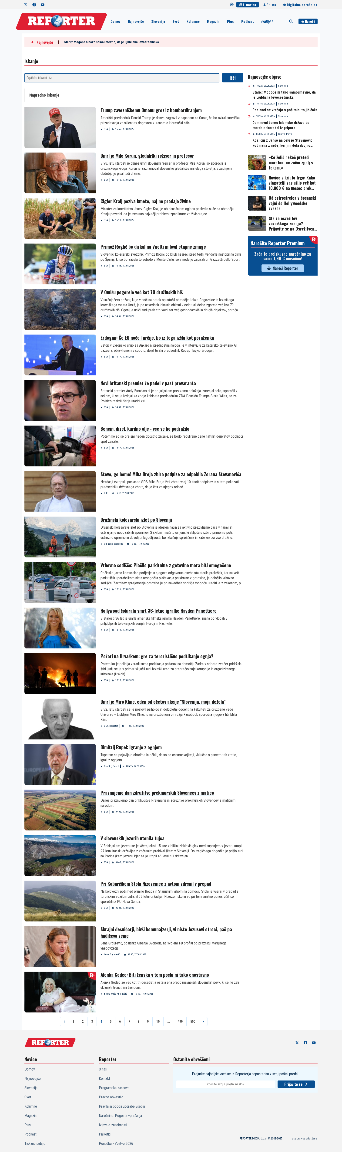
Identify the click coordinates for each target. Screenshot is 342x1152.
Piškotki (105, 1134)
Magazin (213, 21)
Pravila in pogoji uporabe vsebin (122, 1106)
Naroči (310, 21)
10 (158, 1021)
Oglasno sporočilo (113, 543)
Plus (230, 21)
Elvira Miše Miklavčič (115, 993)
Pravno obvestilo (111, 1097)
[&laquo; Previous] (64, 1021)
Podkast (247, 21)
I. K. (106, 493)
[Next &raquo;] (203, 1021)
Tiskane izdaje (267, 21)
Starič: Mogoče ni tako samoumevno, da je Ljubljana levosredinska (111, 42)
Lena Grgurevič (112, 954)
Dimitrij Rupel (111, 766)
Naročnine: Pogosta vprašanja (120, 1115)
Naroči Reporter (285, 268)
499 (180, 1021)
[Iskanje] (291, 21)
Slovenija (158, 21)
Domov (116, 21)
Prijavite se (293, 1084)
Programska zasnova (114, 1088)
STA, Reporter (111, 725)
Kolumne (193, 21)
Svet (175, 21)
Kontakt (104, 1078)
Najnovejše (136, 21)
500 (192, 1021)
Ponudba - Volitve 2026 (116, 1143)
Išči (233, 78)
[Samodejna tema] (232, 4)
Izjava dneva (285, 134)
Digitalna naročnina (302, 4)
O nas (103, 1069)
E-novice (249, 4)
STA (106, 129)
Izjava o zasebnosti (113, 1125)
